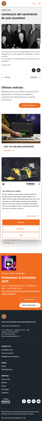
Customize (20, 229)
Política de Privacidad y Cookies (23, 414)
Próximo (33, 77)
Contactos (4, 393)
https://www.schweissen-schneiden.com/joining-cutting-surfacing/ (21, 292)
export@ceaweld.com (12, 336)
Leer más (7, 150)
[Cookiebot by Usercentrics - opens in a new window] (26, 184)
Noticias (4, 383)
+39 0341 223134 (13, 332)
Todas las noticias (28, 105)
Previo (7, 77)
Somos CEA (5, 379)
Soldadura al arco (7, 350)
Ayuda (3, 366)
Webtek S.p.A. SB (20, 418)
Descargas (5, 389)
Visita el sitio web (28, 305)
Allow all (21, 222)
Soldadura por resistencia (10, 356)
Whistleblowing (6, 369)
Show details (31, 216)
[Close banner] (39, 184)
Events (3, 386)
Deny (21, 235)
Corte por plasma (7, 353)
